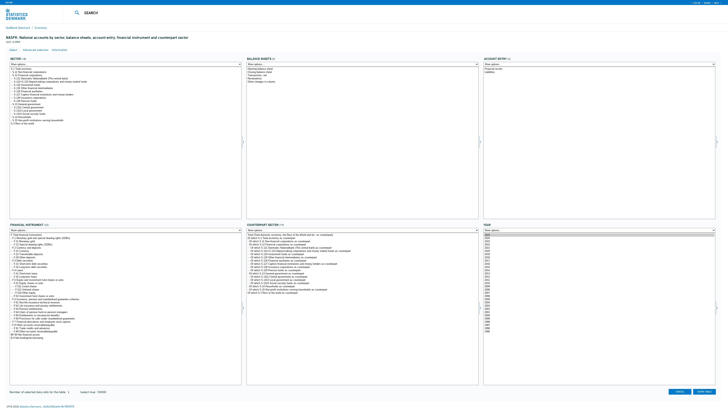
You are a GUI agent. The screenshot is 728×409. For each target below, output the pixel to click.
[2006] (599, 296)
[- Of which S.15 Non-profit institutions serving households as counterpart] (362, 289)
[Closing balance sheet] (362, 72)
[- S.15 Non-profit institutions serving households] (125, 120)
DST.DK (9, 2)
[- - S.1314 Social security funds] (125, 114)
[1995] (599, 331)
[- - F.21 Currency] (125, 251)
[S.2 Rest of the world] (125, 123)
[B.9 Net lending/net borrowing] (125, 338)
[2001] (599, 312)
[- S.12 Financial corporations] (125, 75)
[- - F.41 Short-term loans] (125, 273)
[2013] (599, 273)
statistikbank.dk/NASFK (58, 406)
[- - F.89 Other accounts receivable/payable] (125, 331)
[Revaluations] (362, 78)
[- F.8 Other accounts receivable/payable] (125, 325)
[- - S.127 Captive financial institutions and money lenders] (125, 94)
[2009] (599, 286)
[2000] (599, 315)
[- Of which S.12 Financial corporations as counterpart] (362, 244)
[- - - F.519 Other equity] (125, 293)
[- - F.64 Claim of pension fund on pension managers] (125, 312)
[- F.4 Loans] (125, 270)
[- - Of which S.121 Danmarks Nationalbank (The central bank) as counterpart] (362, 248)
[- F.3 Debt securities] (125, 260)
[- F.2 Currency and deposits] (125, 248)
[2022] (599, 244)
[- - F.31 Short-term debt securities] (125, 264)
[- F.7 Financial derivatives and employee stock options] (125, 322)
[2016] (599, 264)
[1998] (599, 322)
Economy (41, 27)
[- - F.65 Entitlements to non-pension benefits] (125, 315)
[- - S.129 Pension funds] (125, 101)
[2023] (599, 241)
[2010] (599, 283)
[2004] (599, 302)
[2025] (599, 235)
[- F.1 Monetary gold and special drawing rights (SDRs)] (125, 238)
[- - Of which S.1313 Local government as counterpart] (362, 280)
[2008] (599, 289)
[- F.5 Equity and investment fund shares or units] (125, 280)
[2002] (599, 309)
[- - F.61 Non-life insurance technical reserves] (125, 302)
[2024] (599, 238)
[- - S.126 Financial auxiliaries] (125, 91)
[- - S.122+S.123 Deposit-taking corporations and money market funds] (125, 82)
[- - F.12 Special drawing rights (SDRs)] (125, 244)
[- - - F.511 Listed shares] (125, 286)
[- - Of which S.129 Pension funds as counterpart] (362, 270)
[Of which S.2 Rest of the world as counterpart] (362, 293)
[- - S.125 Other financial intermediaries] (125, 88)
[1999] (599, 318)
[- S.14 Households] (125, 117)
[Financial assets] (599, 69)
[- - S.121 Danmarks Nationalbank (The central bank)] (125, 78)
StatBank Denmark (18, 27)
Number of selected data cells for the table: (38, 392)
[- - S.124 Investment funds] (125, 85)
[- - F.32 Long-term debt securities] (125, 267)
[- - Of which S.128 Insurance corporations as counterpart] (362, 267)
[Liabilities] (599, 72)
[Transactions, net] (362, 75)
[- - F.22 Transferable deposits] (125, 254)
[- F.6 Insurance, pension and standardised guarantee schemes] (125, 299)
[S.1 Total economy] (125, 69)
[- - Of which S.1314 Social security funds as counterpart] (362, 283)
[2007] (599, 293)
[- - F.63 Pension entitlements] (125, 309)
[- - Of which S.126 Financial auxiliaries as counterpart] (362, 260)
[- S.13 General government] (125, 104)
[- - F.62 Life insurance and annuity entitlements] (125, 306)
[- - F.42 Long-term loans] (125, 277)
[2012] (599, 277)
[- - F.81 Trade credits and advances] (125, 328)
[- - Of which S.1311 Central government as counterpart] (362, 277)
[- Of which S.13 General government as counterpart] (362, 273)
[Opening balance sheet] (362, 69)
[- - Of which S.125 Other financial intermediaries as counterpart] (362, 257)
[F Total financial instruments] (125, 235)
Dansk (707, 3)
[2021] (599, 248)
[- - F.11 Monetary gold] (125, 241)
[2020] (599, 251)
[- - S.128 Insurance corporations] (125, 98)
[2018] (599, 257)
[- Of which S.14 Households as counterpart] (362, 286)
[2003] (599, 306)
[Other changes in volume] (362, 82)
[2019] (599, 254)
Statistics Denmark (30, 406)
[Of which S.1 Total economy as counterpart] (362, 238)
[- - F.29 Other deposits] (125, 257)
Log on (696, 3)
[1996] (599, 328)
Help (716, 3)
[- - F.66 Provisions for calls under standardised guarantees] (125, 318)
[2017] (599, 260)
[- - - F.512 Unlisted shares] (125, 289)
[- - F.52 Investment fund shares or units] (125, 296)
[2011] (599, 280)
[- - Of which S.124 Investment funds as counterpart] (362, 254)
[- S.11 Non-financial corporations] (125, 72)
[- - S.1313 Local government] (125, 110)
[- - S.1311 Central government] (125, 107)
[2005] (599, 299)
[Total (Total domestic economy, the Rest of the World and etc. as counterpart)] (362, 235)
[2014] (599, 270)
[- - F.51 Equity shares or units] (125, 283)
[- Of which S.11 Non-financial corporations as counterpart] (362, 241)
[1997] (599, 325)
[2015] (599, 267)
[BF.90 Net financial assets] (125, 334)
